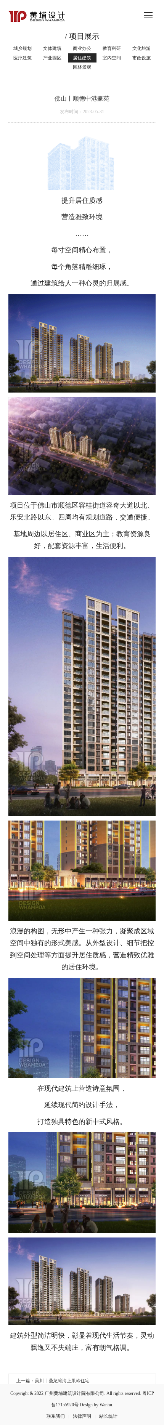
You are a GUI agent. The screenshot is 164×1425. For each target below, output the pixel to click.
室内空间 (112, 58)
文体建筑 (52, 48)
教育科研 (112, 48)
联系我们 (56, 1416)
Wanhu (106, 1404)
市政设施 (141, 58)
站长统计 (108, 1416)
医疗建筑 (22, 58)
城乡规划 (22, 48)
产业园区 (52, 58)
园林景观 (82, 67)
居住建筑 (82, 58)
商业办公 (82, 48)
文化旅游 (141, 48)
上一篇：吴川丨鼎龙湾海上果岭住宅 (53, 1380)
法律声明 (82, 1416)
